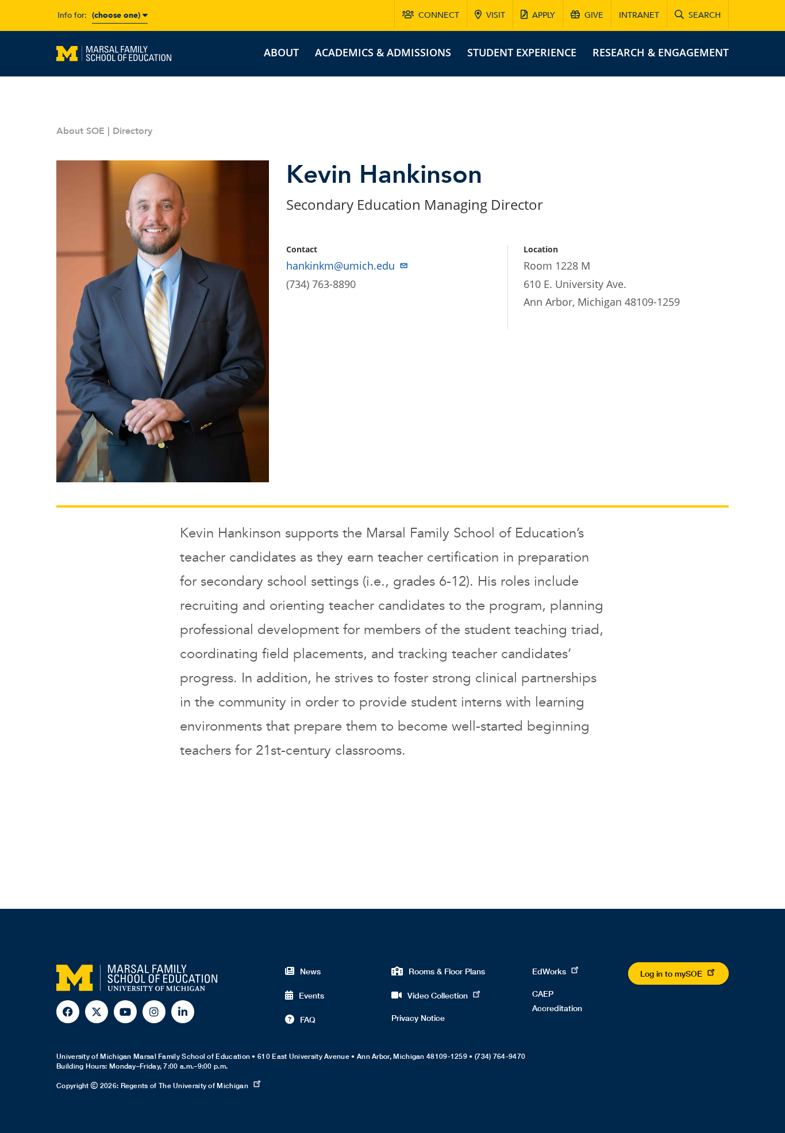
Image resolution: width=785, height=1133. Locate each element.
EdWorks (549, 971)
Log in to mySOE (671, 973)
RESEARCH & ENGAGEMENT (660, 52)
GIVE (593, 15)
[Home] (113, 52)
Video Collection (437, 995)
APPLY (543, 15)
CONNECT (438, 15)
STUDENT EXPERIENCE (521, 52)
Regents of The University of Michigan (184, 1085)
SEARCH (704, 15)
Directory (132, 131)
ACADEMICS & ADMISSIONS (383, 52)
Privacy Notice (418, 1018)
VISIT (495, 15)
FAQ (307, 1019)
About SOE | (84, 131)
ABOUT (281, 52)
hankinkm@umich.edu (340, 265)
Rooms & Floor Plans (447, 971)
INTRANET (639, 15)
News (310, 971)
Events (311, 995)
